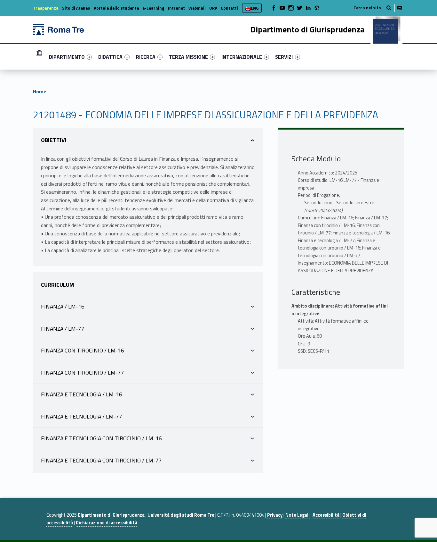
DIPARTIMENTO (67, 57)
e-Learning (153, 8)
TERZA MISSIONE (188, 57)
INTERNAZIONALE (241, 57)
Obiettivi (54, 140)
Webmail (197, 8)
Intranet (176, 8)
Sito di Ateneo (76, 8)
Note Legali (297, 515)
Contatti (229, 8)
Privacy (274, 515)
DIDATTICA (110, 57)
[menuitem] (39, 57)
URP (213, 8)
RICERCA (145, 57)
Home (39, 56)
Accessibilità (326, 515)
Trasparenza (46, 8)
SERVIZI (284, 57)
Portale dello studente (116, 8)
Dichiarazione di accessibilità (106, 522)
